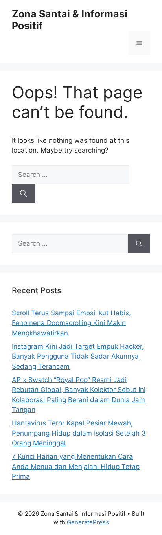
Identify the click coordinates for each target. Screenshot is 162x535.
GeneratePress (88, 522)
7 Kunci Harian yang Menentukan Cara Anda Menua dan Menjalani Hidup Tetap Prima (76, 466)
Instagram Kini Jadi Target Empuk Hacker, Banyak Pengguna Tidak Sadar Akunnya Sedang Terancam (78, 356)
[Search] (23, 193)
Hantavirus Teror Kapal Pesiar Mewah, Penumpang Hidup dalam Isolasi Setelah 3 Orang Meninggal (79, 433)
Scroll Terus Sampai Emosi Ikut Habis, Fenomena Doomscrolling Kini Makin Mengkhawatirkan (71, 323)
